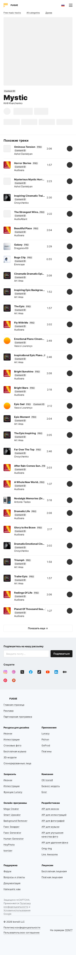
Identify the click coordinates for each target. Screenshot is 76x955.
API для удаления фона (55, 842)
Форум (7, 871)
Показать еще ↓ (38, 628)
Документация (12, 883)
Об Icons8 (47, 780)
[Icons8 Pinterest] (5, 680)
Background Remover (15, 820)
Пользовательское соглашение (22, 932)
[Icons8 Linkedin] (56, 671)
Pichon (45, 739)
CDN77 (68, 930)
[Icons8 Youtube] (47, 671)
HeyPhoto (9, 844)
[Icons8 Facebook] (30, 671)
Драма (48, 12)
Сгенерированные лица (17, 763)
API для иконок (50, 808)
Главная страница (14, 704)
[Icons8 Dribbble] (13, 671)
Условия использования (17, 910)
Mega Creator (11, 808)
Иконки (8, 733)
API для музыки (50, 826)
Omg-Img (47, 848)
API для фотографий (53, 820)
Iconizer (8, 850)
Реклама (8, 710)
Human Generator (14, 838)
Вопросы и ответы (14, 877)
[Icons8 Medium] (64, 671)
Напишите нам (12, 889)
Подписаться (61, 653)
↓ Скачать (23, 111)
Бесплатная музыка (15, 751)
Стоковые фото (12, 745)
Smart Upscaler (12, 814)
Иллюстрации (12, 739)
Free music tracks (12, 12)
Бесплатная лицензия (54, 871)
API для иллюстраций (54, 814)
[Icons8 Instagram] (5, 671)
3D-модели (10, 757)
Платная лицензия (52, 877)
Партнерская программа (18, 716)
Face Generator (12, 832)
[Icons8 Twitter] (22, 671)
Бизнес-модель (51, 786)
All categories (33, 12)
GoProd (46, 745)
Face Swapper (12, 826)
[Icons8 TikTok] (39, 671)
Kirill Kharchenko (13, 103)
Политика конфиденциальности (22, 927)
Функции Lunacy (13, 792)
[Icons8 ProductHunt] (13, 680)
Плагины (47, 751)
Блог (44, 792)
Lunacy (45, 733)
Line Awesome (50, 854)
